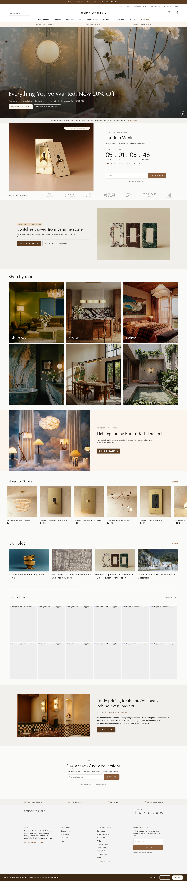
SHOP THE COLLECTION (20, 107)
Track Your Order (103, 834)
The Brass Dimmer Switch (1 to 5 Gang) (87, 520)
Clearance (145, 19)
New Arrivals (65, 831)
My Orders (101, 838)
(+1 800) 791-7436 (103, 862)
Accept (177, 877)
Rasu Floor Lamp (179, 520)
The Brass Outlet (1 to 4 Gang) (151, 520)
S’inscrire (111, 777)
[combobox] (19, 13)
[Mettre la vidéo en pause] (183, 113)
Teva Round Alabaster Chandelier (19, 520)
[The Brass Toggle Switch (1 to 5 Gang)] (55, 501)
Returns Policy (102, 854)
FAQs (99, 841)
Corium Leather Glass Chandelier (118, 520)
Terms (99, 857)
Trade (128, 6)
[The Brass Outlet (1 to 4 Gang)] (155, 501)
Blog (121, 6)
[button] (177, 12)
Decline (165, 877)
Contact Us (101, 831)
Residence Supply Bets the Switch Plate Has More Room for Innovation (114, 576)
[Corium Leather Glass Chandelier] (122, 501)
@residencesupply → (171, 597)
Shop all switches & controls (56, 243)
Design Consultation (141, 6)
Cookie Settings (102, 851)
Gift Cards (64, 838)
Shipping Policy (102, 844)
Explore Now (132, 120)
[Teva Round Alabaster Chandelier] (22, 501)
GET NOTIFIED (157, 176)
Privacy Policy (102, 847)
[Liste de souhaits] (169, 12)
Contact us (167, 6)
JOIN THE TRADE (106, 730)
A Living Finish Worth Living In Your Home (27, 576)
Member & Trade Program (33, 842)
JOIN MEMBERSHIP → (134, 163)
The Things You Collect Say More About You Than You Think (72, 576)
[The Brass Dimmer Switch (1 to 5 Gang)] (89, 501)
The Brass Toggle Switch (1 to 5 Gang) (53, 520)
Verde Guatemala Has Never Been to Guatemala (156, 576)
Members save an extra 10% (47, 107)
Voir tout (175, 481)
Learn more (153, 877)
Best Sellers (65, 834)
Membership (155, 6)
